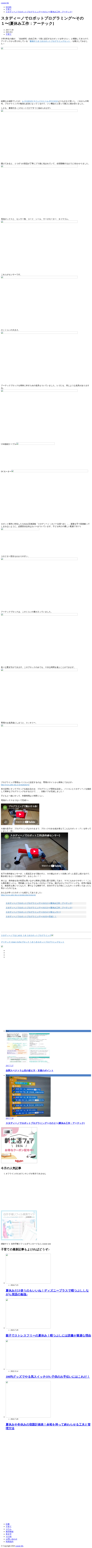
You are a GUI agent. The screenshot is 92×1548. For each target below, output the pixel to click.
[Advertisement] (21, 977)
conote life (5, 3)
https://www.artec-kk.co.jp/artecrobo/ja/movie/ (18, 895)
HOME (9, 7)
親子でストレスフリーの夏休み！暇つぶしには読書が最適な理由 (48, 1335)
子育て (9, 9)
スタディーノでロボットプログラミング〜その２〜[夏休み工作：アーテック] (39, 903)
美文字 (9, 1534)
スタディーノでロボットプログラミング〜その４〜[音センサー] (33, 912)
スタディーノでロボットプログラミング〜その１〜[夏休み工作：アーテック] (39, 12)
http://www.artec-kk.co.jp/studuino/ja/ (15, 785)
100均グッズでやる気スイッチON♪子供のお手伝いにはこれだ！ (48, 1376)
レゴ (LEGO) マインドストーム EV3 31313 (40, 101)
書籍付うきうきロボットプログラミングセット (50, 41)
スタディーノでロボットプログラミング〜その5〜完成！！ (31, 916)
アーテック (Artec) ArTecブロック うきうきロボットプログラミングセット (32, 942)
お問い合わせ (11, 1539)
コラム (9, 1529)
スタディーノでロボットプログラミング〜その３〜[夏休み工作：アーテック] (39, 908)
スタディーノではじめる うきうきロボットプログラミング (26, 935)
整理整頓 (9, 1532)
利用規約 (9, 1542)
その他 (9, 1537)
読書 (8, 1524)
